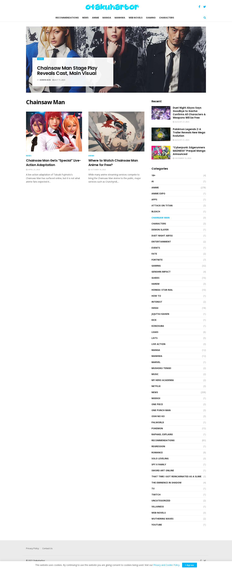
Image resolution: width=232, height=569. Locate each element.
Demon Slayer (160, 229)
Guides (155, 277)
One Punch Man (161, 410)
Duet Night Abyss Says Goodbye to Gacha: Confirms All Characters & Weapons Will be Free (189, 112)
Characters (166, 17)
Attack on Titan (162, 205)
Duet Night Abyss (162, 235)
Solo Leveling (160, 458)
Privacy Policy (32, 548)
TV (153, 488)
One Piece (157, 404)
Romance (157, 452)
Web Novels (136, 17)
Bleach (156, 211)
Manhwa (120, 17)
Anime (95, 17)
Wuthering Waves (162, 518)
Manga (106, 17)
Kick (154, 319)
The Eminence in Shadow (166, 482)
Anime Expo (158, 193)
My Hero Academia (163, 380)
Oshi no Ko (158, 416)
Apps (154, 199)
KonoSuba (158, 325)
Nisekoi (156, 398)
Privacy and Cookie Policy (166, 564)
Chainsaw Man (161, 217)
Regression (158, 446)
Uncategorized (161, 500)
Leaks (155, 332)
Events (156, 247)
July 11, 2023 (59, 80)
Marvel (156, 362)
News (85, 17)
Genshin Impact (161, 271)
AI (153, 181)
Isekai (155, 307)
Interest (157, 301)
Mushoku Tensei (161, 368)
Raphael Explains (162, 434)
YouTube (157, 524)
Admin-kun (45, 80)
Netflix (156, 386)
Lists (155, 338)
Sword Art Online (163, 470)
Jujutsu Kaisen (160, 313)
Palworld (158, 422)
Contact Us (47, 548)
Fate (154, 253)
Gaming (151, 17)
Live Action (158, 344)
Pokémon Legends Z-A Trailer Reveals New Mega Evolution (189, 132)
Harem (155, 283)
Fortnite (157, 259)
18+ (153, 175)
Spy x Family (159, 464)
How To (156, 295)
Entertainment (161, 241)
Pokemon (157, 428)
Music (155, 374)
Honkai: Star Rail (162, 289)
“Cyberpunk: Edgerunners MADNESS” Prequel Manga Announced (189, 151)
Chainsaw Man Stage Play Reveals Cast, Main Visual (67, 71)
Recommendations (67, 17)
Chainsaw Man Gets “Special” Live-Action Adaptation (53, 162)
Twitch (156, 494)
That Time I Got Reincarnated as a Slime (176, 476)
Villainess (158, 506)
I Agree (189, 565)
